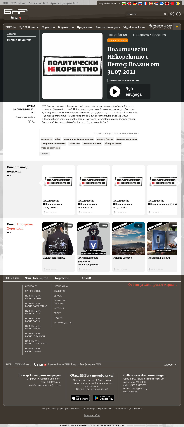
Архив (86, 278)
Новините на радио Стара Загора (36, 342)
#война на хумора (50, 148)
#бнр (57, 139)
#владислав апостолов (53, 143)
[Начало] (15, 11)
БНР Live (13, 278)
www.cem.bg (130, 391)
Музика (58, 318)
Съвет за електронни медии (151, 285)
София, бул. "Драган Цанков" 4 (44, 378)
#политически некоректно (78, 139)
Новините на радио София (33, 297)
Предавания (117, 35)
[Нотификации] (172, 14)
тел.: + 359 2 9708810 (134, 382)
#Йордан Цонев (113, 143)
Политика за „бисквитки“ (128, 408)
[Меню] (177, 26)
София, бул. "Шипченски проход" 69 (143, 378)
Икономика (61, 286)
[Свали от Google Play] (104, 398)
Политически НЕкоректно (124, 80)
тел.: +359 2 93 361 (51, 382)
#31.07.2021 (74, 143)
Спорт (57, 313)
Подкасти (62, 278)
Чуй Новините (36, 278)
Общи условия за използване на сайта (60, 408)
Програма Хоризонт (149, 35)
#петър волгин (105, 139)
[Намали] (33, 121)
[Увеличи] (29, 121)
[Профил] (178, 14)
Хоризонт (31, 286)
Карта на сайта (92, 415)
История (59, 308)
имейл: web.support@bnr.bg (45, 385)
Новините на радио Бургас (33, 312)
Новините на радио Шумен (33, 349)
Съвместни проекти (60, 302)
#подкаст (46, 139)
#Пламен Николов (92, 143)
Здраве (58, 296)
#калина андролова (127, 139)
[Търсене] (165, 14)
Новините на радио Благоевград (36, 304)
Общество (59, 291)
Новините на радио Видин (33, 327)
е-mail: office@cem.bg (135, 388)
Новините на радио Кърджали (35, 334)
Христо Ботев (33, 291)
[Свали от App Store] (80, 398)
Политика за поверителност (97, 408)
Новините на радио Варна (32, 319)
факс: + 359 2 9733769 (134, 385)
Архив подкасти (63, 323)
